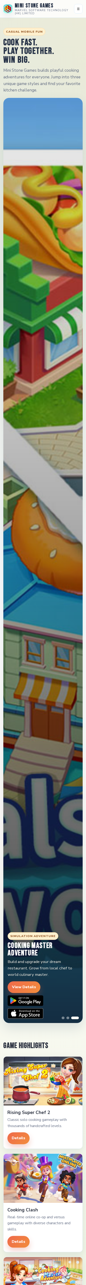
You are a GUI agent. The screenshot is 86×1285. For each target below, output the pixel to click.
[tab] (63, 1018)
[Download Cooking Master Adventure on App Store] (25, 1013)
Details (18, 1138)
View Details (24, 987)
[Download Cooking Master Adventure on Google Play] (25, 1000)
